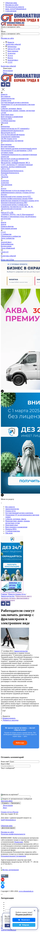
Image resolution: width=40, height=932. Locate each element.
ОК (8, 925)
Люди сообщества (7, 238)
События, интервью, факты (11, 108)
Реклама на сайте (11, 5)
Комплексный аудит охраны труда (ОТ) (16, 196)
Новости (11, 42)
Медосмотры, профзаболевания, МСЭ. (15, 163)
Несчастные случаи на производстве (15, 159)
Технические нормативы (10, 137)
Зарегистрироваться (8, 930)
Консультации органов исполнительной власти (19, 148)
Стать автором (10, 11)
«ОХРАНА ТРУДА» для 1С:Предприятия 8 (17, 214)
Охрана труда (6, 100)
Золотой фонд (13, 60)
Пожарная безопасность (10, 173)
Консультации (13, 51)
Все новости (5, 96)
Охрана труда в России (9, 812)
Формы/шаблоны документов (12, 141)
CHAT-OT (5, 252)
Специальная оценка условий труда (14, 205)
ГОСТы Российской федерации (13, 135)
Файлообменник (7, 244)
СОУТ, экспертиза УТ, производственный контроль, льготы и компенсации (17, 166)
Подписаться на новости (14, 7)
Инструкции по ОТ (8, 132)
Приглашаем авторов (9, 228)
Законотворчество (8, 98)
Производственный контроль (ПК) (14, 203)
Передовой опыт (7, 115)
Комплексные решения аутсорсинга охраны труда (20, 201)
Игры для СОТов (7, 260)
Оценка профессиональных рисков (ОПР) (17, 198)
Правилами (18, 842)
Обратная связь (11, 3)
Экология (4, 177)
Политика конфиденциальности (13, 834)
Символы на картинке (10, 794)
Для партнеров (6, 185)
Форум (10, 58)
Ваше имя (5, 761)
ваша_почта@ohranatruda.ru (15, 9)
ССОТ (10, 62)
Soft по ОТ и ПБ (14, 49)
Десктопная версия (8, 828)
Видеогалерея (6, 246)
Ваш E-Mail (5, 764)
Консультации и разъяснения (12, 117)
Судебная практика (8, 121)
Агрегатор (11, 53)
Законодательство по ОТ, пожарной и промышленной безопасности (15, 129)
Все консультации (7, 146)
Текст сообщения (8, 768)
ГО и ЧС (4, 175)
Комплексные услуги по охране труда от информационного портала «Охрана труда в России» (17, 192)
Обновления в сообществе (11, 236)
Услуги (10, 55)
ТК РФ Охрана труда (9, 139)
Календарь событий (13, 44)
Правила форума (7, 226)
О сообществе (6, 234)
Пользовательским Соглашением (13, 856)
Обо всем (4, 123)
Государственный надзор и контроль (15, 102)
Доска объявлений (8, 248)
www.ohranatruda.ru (26, 891)
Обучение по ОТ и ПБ (9, 161)
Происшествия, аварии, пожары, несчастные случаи (17, 522)
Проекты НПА (6, 119)
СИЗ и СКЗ (5, 169)
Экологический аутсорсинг (11, 209)
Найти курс (20, 743)
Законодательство (21, 651)
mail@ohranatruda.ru (8, 820)
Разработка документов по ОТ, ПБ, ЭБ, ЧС (17, 207)
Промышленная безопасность (12, 171)
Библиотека (12, 46)
